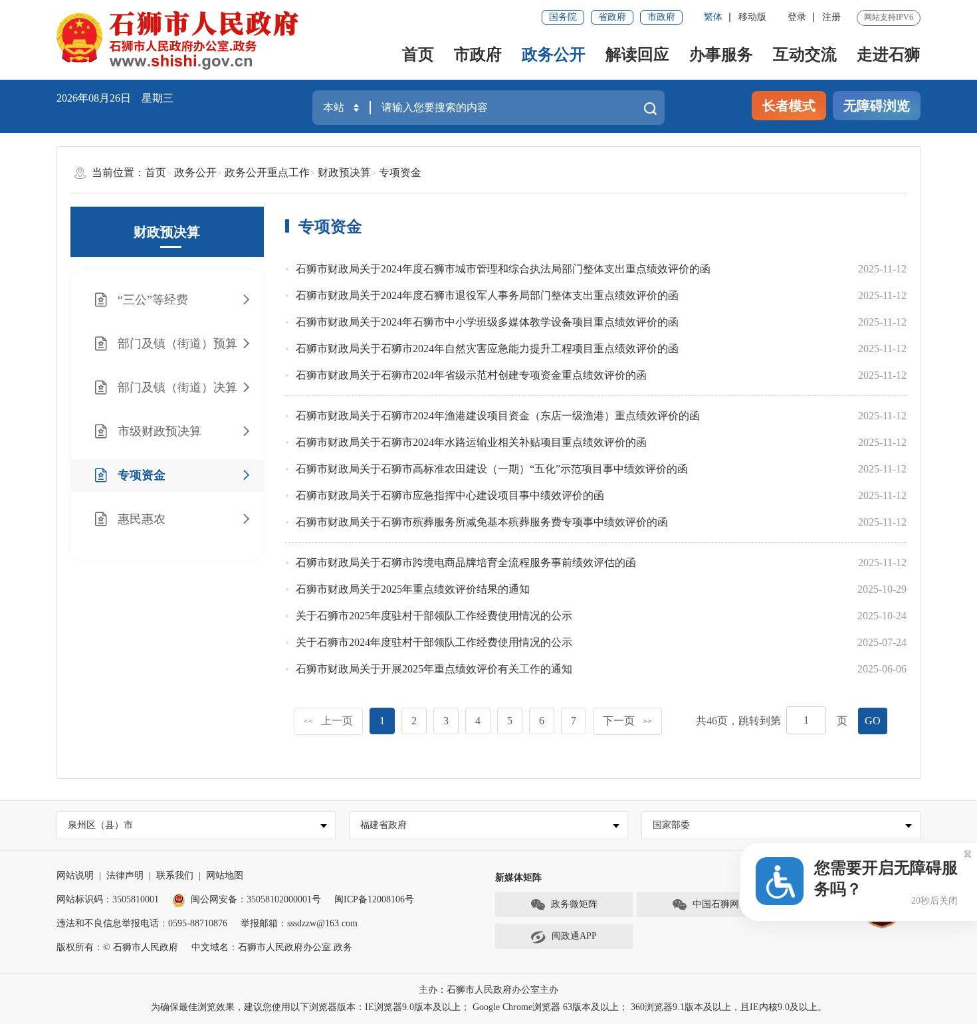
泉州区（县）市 (100, 825)
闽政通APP (574, 936)
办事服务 (721, 54)
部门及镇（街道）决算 (177, 387)
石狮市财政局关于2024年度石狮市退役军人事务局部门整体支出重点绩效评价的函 (487, 295)
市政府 (661, 17)
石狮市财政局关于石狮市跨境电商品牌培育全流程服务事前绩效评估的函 (466, 562)
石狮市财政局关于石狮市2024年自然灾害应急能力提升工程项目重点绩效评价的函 (487, 348)
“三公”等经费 (153, 299)
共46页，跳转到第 (738, 720)
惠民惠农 (141, 519)
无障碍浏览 (876, 105)
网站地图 (224, 875)
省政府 (612, 17)
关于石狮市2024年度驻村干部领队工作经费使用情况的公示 (434, 642)
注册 (831, 17)
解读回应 (637, 54)
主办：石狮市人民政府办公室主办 (488, 990)
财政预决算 (344, 172)
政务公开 (554, 54)
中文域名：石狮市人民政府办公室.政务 (271, 947)
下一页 (627, 720)
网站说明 (75, 875)
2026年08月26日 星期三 (114, 98)
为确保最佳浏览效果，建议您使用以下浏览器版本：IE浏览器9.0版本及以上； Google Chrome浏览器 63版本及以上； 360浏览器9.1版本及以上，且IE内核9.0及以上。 (489, 1007)
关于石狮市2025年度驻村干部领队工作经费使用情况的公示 (434, 615)
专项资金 (400, 172)
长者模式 (788, 105)
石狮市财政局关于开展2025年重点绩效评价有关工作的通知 (434, 668)
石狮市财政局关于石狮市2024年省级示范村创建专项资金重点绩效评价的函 (471, 375)
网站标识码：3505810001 (107, 899)
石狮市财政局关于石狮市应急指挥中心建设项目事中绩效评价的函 (450, 495)
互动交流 (805, 54)
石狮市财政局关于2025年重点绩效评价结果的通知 (413, 589)
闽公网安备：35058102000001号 (256, 899)
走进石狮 (889, 54)
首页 (418, 54)
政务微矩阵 (574, 904)
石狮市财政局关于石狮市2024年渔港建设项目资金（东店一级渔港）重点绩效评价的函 (498, 415)
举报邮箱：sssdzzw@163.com (299, 923)
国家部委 (671, 825)
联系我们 (174, 875)
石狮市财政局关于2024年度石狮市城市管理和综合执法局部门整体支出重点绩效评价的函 (503, 268)
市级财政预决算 (159, 431)
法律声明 (125, 875)
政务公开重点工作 (267, 172)
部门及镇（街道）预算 (177, 343)
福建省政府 (383, 825)
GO (873, 720)
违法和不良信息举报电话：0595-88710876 (141, 923)
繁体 (713, 17)
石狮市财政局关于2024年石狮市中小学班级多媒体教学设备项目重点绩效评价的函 (487, 322)
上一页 (328, 720)
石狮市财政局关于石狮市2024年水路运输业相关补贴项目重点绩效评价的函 (471, 442)
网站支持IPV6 (888, 17)
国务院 (563, 17)
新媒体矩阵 (518, 877)
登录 (797, 17)
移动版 (752, 17)
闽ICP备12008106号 (374, 899)
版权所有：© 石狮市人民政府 (117, 947)
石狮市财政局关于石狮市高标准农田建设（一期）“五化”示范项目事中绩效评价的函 (492, 468)
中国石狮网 (716, 904)
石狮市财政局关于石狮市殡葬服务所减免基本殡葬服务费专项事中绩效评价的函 (482, 522)
